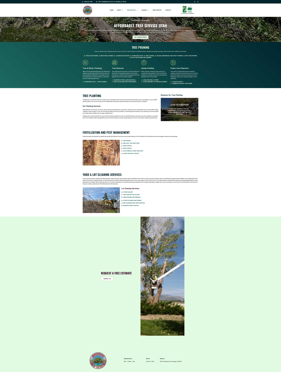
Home (111, 10)
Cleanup (144, 10)
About (119, 10)
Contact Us (107, 279)
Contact (168, 10)
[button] (162, 109)
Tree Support (157, 10)
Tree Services (131, 10)
